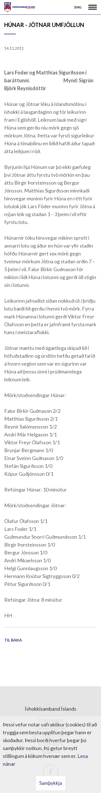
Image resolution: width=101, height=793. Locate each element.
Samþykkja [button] (50, 783)
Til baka (13, 640)
